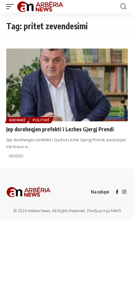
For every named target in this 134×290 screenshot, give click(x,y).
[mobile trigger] (11, 6)
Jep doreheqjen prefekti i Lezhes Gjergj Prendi (60, 129)
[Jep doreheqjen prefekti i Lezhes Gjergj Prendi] (67, 85)
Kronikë (17, 120)
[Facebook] (117, 192)
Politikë (41, 120)
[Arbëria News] (40, 6)
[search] (123, 7)
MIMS (116, 210)
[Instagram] (124, 192)
